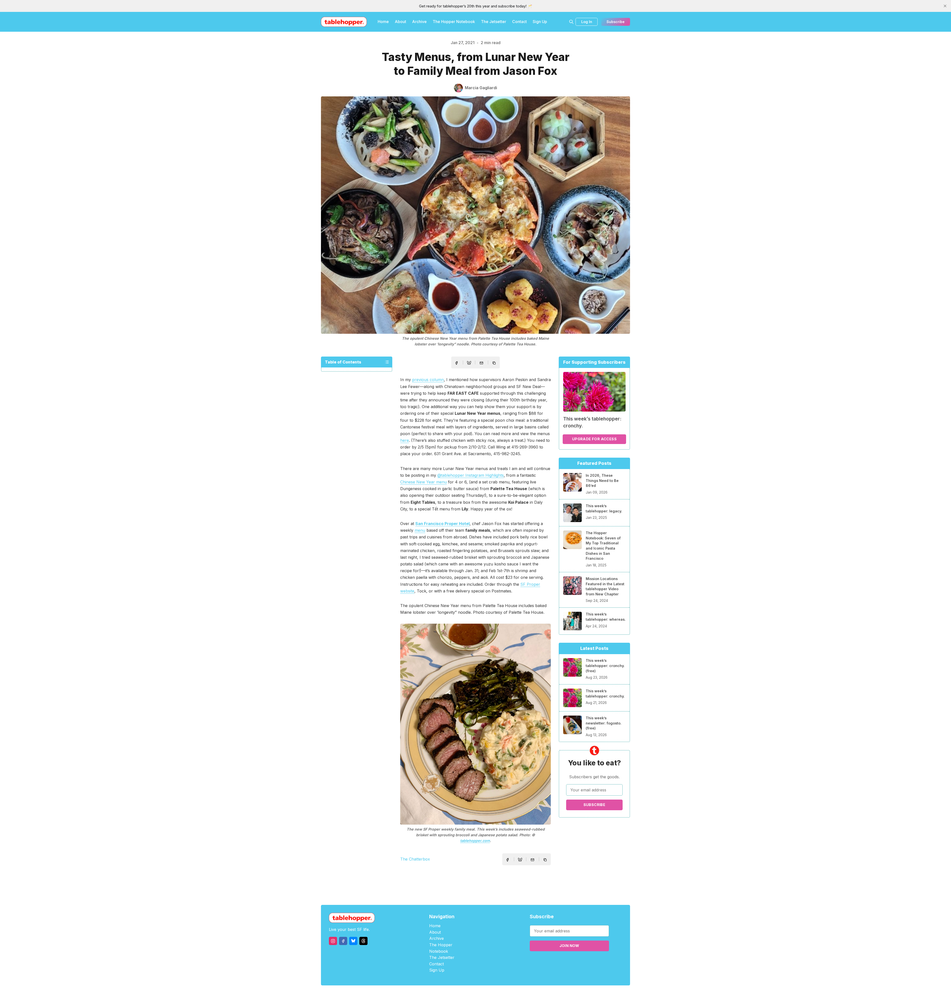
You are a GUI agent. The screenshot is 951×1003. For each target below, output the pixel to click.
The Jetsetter (493, 21)
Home (383, 21)
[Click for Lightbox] (475, 724)
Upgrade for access (594, 439)
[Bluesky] (353, 941)
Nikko (522, 994)
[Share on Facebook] (456, 363)
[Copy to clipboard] (494, 363)
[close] (945, 6)
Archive (419, 21)
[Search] (571, 22)
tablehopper (446, 994)
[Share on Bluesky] (469, 363)
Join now (569, 946)
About (400, 21)
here (404, 440)
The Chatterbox (415, 859)
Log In (586, 22)
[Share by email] (481, 363)
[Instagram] (333, 941)
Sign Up (540, 21)
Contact (519, 21)
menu (420, 530)
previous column (428, 379)
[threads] (363, 941)
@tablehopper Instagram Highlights (470, 475)
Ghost (488, 994)
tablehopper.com (475, 840)
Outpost (502, 994)
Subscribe (616, 22)
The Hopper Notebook (454, 21)
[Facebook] (343, 941)
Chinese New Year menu (423, 481)
